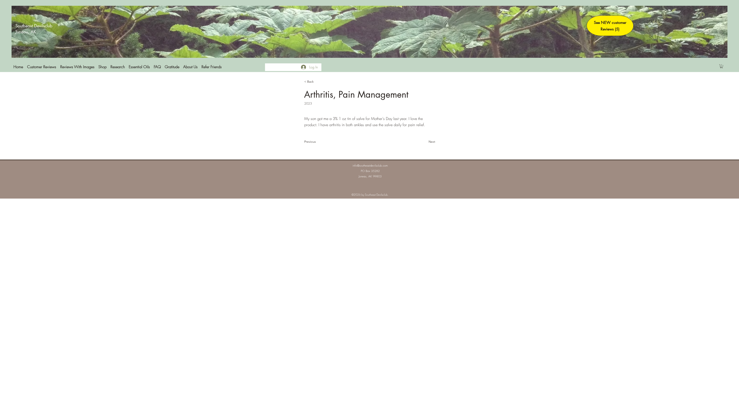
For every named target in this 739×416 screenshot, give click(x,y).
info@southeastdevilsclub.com (370, 166)
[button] (721, 66)
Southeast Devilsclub (33, 26)
